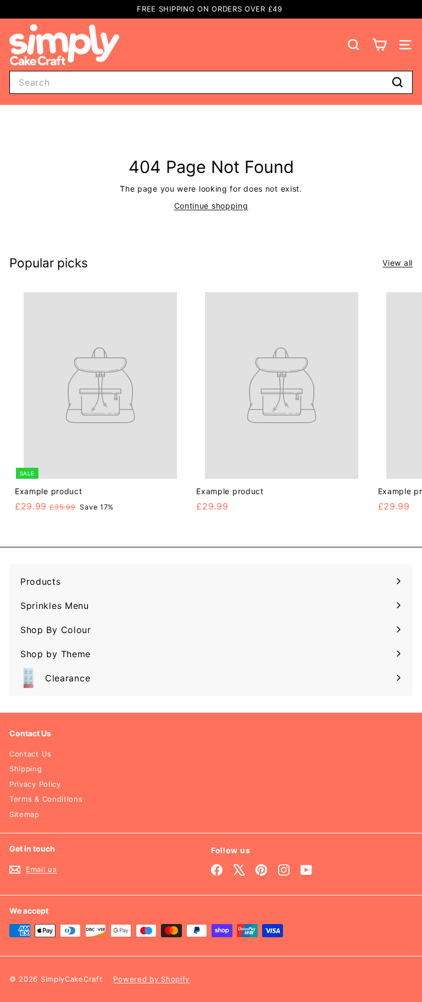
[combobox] (211, 82)
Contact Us (30, 753)
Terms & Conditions (46, 798)
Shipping (25, 768)
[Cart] (379, 45)
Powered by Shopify (151, 979)
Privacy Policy (35, 784)
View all (397, 262)
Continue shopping (211, 205)
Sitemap (24, 814)
